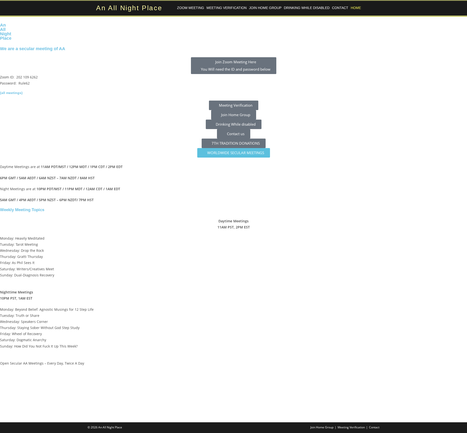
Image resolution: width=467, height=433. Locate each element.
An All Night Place (129, 8)
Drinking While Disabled (307, 8)
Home (356, 8)
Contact (340, 8)
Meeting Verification (227, 8)
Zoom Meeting (190, 8)
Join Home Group (265, 8)
